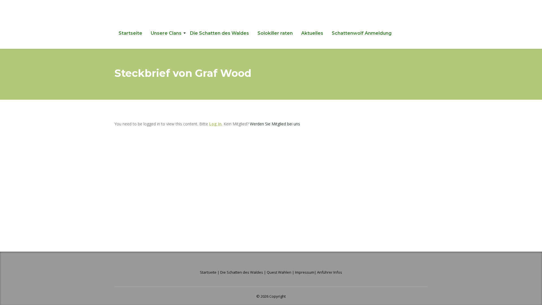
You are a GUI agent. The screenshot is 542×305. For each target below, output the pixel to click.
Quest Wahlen (279, 272)
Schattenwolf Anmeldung (362, 33)
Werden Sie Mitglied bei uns (275, 124)
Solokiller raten (275, 33)
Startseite (130, 33)
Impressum (304, 272)
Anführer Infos (329, 272)
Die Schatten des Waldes (219, 33)
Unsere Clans (166, 33)
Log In (215, 124)
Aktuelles (312, 33)
